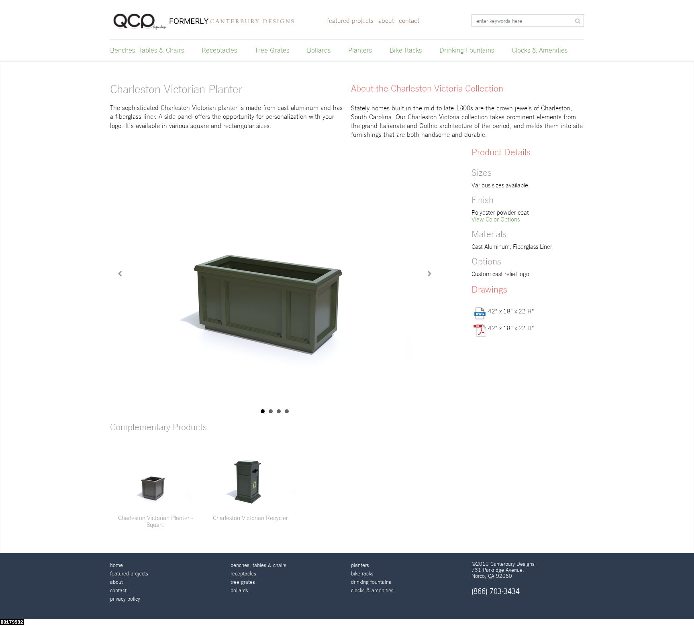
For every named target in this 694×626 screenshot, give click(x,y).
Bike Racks (406, 50)
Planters (360, 50)
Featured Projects (350, 20)
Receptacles (219, 50)
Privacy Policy (125, 599)
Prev (120, 273)
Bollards (319, 50)
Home (116, 565)
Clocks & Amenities (539, 50)
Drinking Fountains (466, 50)
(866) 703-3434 (496, 591)
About (386, 20)
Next (429, 273)
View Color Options (496, 219)
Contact (409, 20)
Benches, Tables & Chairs (147, 50)
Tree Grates (272, 50)
